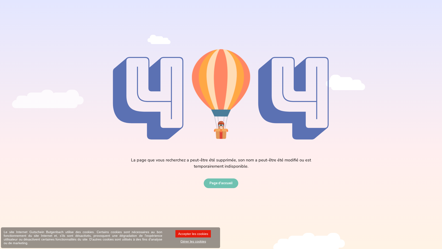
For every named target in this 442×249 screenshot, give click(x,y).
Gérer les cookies (193, 241)
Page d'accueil (221, 183)
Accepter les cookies (193, 234)
